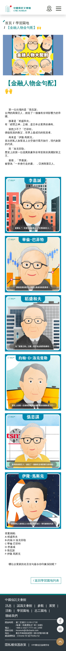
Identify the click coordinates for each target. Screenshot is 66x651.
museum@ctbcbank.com (27, 630)
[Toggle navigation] (58, 9)
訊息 (8, 605)
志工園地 (41, 610)
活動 (8, 610)
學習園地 (23, 610)
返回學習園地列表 (47, 580)
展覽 (52, 605)
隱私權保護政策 (15, 644)
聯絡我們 (11, 615)
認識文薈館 (24, 605)
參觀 (41, 605)
